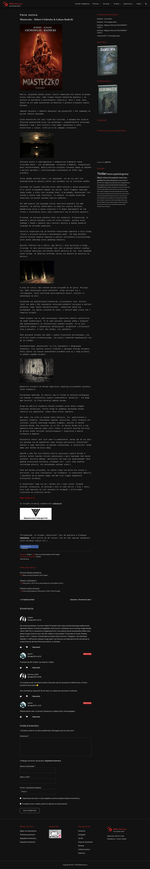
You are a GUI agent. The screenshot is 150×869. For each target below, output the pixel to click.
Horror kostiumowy (125, 187)
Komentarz (24, 736)
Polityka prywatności (27, 835)
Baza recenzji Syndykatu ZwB (45, 554)
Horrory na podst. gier (105, 200)
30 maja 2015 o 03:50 (34, 677)
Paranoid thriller (120, 198)
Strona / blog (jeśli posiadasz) (30, 788)
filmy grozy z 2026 (44, 591)
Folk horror (122, 195)
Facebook (81, 831)
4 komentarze (24, 559)
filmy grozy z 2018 (29, 583)
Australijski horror (105, 195)
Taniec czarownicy (28, 580)
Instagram (81, 835)
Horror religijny (105, 182)
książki (57, 554)
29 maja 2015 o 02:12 (34, 620)
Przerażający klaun (110, 22)
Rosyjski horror (112, 198)
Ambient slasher (122, 204)
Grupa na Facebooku (85, 842)
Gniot (119, 187)
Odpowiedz (36, 647)
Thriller (101, 173)
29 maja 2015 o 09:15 (34, 656)
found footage (55, 591)
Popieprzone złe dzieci (109, 191)
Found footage (117, 200)
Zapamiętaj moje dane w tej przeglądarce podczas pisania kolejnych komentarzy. (51, 798)
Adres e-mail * (25, 777)
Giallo (112, 200)
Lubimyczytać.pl (84, 849)
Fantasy (102, 193)
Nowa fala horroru (114, 195)
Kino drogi (107, 206)
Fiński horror (124, 200)
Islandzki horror (108, 204)
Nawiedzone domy (116, 180)
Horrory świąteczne (101, 202)
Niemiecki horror (104, 198)
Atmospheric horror (116, 178)
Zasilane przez (101, 162)
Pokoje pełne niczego (29, 588)
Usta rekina (108, 19)
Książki (29, 554)
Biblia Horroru (15, 4)
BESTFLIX (108, 162)
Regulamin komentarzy (53, 761)
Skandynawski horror (120, 191)
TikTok (80, 838)
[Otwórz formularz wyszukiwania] (146, 4)
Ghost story (102, 177)
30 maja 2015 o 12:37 (34, 705)
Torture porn (117, 193)
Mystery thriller (108, 189)
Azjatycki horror (125, 182)
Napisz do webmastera (28, 831)
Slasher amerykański (113, 187)
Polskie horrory (116, 189)
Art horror (119, 202)
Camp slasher (110, 202)
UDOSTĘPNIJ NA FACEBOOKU (26, 547)
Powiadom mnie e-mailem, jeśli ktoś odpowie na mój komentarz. (45, 804)
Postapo (115, 202)
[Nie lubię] (27, 647)
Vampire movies (101, 189)
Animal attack (100, 191)
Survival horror (116, 182)
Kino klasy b (123, 193)
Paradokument (123, 185)
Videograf (57, 504)
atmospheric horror (57, 583)
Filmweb (81, 846)
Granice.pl (81, 853)
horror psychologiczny (43, 583)
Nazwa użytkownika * (27, 766)
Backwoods (114, 204)
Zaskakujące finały (108, 193)
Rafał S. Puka (119, 836)
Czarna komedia (109, 185)
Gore (110, 182)
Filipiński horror (101, 206)
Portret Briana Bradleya (30, 573)
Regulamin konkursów (27, 842)
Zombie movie (123, 189)
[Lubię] (21, 647)
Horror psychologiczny (117, 174)
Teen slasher (100, 185)
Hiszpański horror (102, 187)
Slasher (116, 185)
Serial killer (106, 180)
